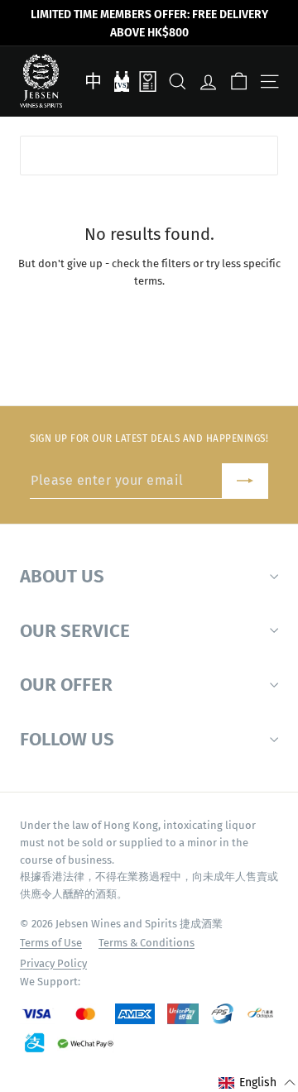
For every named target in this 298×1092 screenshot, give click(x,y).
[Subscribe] (245, 481)
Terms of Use (51, 942)
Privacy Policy (53, 963)
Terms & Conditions (147, 942)
